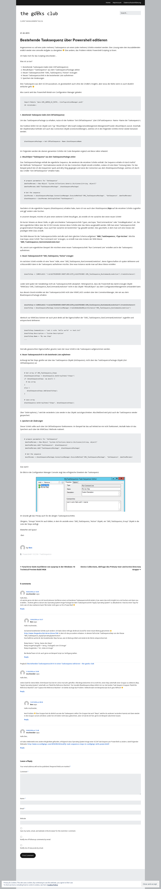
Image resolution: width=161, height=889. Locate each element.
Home (108, 2)
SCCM (35, 554)
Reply (22, 609)
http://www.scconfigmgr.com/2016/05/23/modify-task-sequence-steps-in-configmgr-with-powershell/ (68, 744)
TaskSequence (45, 554)
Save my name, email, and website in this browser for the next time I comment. (48, 831)
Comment (24, 772)
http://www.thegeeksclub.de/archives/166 (41, 633)
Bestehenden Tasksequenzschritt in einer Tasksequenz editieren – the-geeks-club (60, 664)
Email (22, 809)
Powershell (27, 554)
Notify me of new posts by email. (31, 848)
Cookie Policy (52, 885)
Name (23, 798)
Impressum (117, 2)
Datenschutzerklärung (132, 2)
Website (23, 818)
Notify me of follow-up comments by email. (35, 839)
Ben (30, 547)
